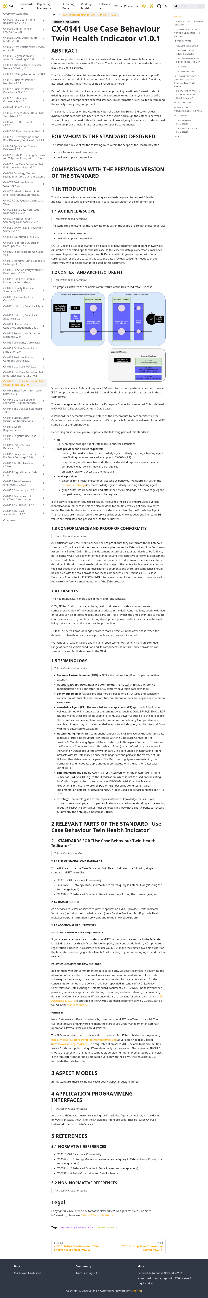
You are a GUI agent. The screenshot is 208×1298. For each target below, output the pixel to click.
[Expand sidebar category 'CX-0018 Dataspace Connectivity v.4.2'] (43, 99)
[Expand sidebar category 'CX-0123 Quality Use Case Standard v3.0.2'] (43, 289)
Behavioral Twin (106, 1227)
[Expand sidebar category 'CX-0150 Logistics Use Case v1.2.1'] (43, 437)
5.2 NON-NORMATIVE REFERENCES (186, 130)
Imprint (136, 1290)
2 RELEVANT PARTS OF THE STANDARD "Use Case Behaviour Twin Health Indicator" (186, 81)
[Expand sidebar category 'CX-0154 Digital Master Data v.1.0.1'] (43, 474)
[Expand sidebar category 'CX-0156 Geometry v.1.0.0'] (43, 490)
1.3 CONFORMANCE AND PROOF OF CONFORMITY (188, 60)
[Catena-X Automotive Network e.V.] (144, 6)
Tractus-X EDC (137, 573)
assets (148, 392)
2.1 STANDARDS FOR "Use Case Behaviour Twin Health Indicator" (188, 94)
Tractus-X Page (85, 1273)
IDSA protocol (115, 581)
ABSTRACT (178, 16)
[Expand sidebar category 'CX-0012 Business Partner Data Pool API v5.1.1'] (43, 90)
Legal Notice (145, 1283)
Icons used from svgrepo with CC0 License (163, 1278)
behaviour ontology (74, 485)
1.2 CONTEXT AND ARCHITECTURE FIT (185, 52)
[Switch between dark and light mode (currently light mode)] (165, 6)
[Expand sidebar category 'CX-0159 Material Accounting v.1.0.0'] (43, 513)
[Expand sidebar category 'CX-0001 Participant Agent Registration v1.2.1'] (43, 21)
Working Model (86, 6)
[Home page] (54, 14)
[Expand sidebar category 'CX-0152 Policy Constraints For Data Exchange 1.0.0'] (43, 455)
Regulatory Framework (44, 6)
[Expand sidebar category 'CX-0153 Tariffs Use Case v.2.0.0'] (43, 465)
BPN (94, 675)
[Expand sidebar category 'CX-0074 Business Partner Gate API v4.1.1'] (43, 184)
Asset (116, 746)
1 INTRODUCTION (182, 41)
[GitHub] (159, 6)
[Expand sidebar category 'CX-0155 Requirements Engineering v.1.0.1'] (43, 483)
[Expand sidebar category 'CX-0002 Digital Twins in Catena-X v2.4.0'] (43, 30)
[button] (24, 131)
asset (73, 462)
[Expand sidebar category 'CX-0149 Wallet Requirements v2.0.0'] (43, 428)
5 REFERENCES (181, 115)
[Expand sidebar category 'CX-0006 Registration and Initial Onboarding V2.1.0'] (43, 57)
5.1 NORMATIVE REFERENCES (183, 122)
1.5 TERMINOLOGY (185, 71)
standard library (77, 1005)
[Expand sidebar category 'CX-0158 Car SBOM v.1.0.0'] (43, 505)
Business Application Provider (77, 1227)
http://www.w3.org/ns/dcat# (69, 1044)
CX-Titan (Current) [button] (124, 6)
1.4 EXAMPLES (183, 66)
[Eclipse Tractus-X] (151, 6)
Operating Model (68, 6)
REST (112, 785)
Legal (176, 136)
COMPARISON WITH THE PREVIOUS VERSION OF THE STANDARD (187, 33)
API (108, 392)
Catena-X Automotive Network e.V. (158, 1273)
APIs (60, 1119)
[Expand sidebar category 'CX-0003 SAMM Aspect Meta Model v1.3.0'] (43, 39)
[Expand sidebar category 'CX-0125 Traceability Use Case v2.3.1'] (43, 299)
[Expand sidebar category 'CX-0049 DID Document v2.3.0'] (43, 123)
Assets (69, 1019)
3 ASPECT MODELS (182, 102)
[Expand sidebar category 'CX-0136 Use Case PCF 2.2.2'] (43, 366)
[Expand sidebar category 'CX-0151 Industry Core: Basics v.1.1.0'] (43, 446)
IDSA (104, 388)
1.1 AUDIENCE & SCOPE (187, 45)
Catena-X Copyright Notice (97, 1215)
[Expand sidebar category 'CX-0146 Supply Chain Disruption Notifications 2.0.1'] (43, 419)
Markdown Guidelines (27, 1273)
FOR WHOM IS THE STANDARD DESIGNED (188, 23)
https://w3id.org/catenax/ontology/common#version (84, 1040)
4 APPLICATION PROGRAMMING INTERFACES (188, 109)
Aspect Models (118, 1081)
